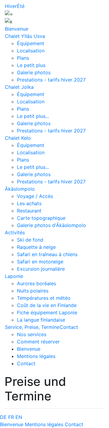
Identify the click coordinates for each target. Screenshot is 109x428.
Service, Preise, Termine (32, 327)
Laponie (14, 276)
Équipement (30, 43)
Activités (15, 232)
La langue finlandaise (41, 320)
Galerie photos (34, 72)
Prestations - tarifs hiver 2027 (51, 80)
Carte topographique (41, 218)
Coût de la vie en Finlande (47, 305)
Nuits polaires (32, 291)
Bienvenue (16, 29)
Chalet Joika (19, 87)
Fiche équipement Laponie (47, 312)
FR (11, 417)
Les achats (29, 203)
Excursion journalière (41, 269)
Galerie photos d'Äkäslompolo (51, 225)
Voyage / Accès (35, 196)
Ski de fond (30, 240)
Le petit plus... (33, 116)
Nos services (31, 334)
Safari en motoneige (40, 262)
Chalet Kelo (18, 138)
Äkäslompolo (20, 189)
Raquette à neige (36, 247)
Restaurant (29, 211)
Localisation (31, 51)
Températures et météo (44, 298)
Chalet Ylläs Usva (25, 36)
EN (18, 417)
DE (3, 417)
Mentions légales (36, 356)
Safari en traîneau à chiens (47, 254)
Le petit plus (31, 65)
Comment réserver (38, 342)
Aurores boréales (36, 283)
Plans (23, 58)
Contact (69, 327)
